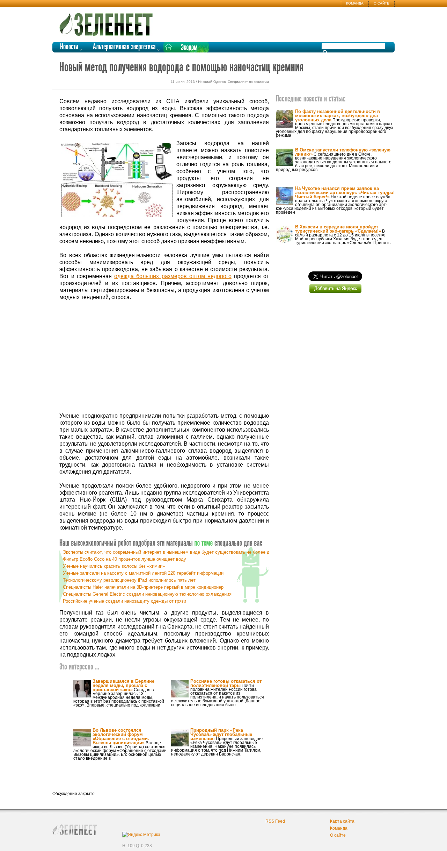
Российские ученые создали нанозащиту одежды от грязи (124, 601)
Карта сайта (342, 821)
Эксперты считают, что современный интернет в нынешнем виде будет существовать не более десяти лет (176, 552)
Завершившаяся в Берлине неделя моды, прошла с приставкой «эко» (123, 685)
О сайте (381, 3)
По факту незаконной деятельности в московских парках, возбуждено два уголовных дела (337, 115)
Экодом (189, 47)
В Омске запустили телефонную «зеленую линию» (342, 152)
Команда (355, 3)
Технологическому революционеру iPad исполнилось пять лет (129, 580)
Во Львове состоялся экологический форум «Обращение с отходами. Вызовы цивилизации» (121, 736)
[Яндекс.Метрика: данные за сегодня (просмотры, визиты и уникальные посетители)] (141, 834)
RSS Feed (275, 821)
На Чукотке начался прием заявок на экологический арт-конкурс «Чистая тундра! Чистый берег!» (345, 192)
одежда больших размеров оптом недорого (172, 276)
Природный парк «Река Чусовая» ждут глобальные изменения (221, 734)
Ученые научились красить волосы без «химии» (114, 566)
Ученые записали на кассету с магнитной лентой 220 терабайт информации (143, 573)
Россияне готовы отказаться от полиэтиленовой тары (226, 683)
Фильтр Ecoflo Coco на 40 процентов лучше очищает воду (124, 559)
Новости (69, 47)
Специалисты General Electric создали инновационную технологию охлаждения (147, 594)
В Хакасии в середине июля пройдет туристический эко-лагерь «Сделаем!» (338, 229)
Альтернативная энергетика (124, 47)
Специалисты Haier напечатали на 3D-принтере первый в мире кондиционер (143, 587)
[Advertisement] (164, 357)
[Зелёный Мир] (108, 21)
